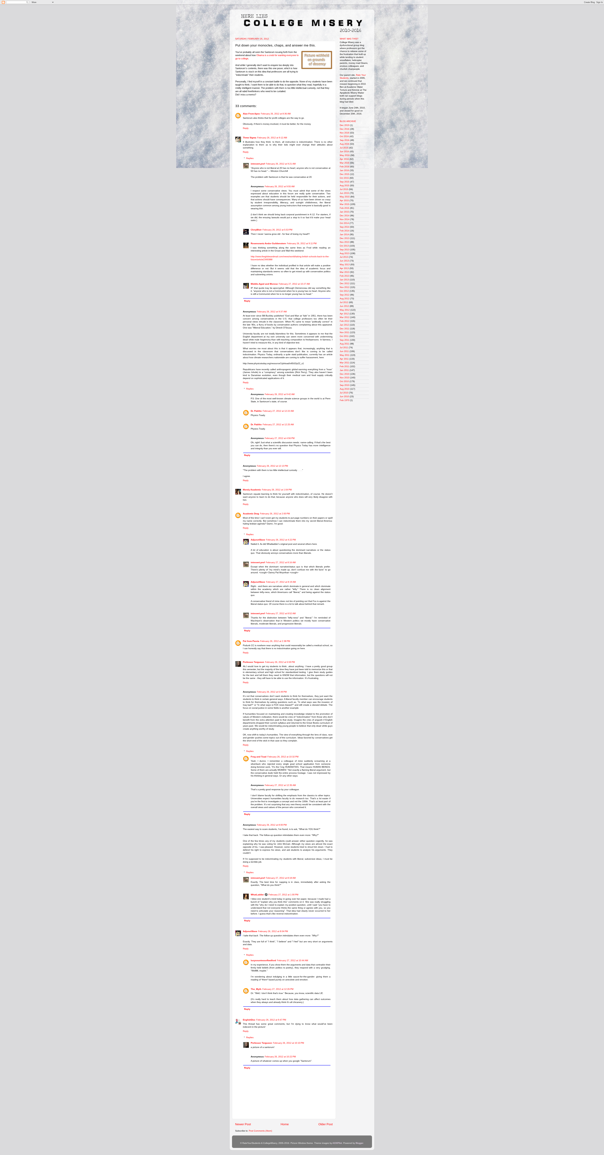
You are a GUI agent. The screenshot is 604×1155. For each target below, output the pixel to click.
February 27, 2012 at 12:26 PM (278, 989)
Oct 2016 (344, 136)
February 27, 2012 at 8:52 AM (281, 613)
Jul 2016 (344, 148)
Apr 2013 (344, 268)
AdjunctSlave (258, 540)
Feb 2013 (344, 276)
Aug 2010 (344, 389)
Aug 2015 (344, 185)
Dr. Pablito (256, 411)
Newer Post (243, 1124)
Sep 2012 (344, 295)
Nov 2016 (344, 133)
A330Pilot (337, 1143)
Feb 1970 (344, 400)
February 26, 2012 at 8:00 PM (272, 825)
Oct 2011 (344, 336)
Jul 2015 (344, 189)
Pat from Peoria (251, 641)
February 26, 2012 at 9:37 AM (272, 311)
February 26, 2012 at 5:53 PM (277, 230)
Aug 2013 (344, 253)
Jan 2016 (344, 170)
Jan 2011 (344, 370)
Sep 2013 (344, 249)
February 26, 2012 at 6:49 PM (272, 692)
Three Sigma (249, 138)
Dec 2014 (344, 215)
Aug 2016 (344, 144)
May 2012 (345, 310)
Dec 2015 (344, 174)
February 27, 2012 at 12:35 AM (280, 785)
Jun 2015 (344, 193)
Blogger (359, 1143)
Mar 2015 (344, 204)
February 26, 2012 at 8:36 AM (276, 114)
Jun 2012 (344, 306)
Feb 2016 (344, 166)
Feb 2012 (344, 321)
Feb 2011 (344, 366)
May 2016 (345, 155)
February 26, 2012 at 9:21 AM (281, 164)
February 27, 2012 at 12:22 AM (278, 411)
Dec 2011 (344, 328)
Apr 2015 (344, 200)
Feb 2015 (344, 208)
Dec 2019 (344, 125)
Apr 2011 (344, 359)
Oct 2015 (344, 178)
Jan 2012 (344, 325)
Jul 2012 (344, 302)
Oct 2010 (344, 381)
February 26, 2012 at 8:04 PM (273, 931)
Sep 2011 (344, 340)
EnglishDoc (249, 1020)
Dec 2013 (344, 238)
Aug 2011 (344, 344)
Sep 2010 (344, 385)
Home (285, 1124)
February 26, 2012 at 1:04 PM (277, 490)
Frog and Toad (258, 757)
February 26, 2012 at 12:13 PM (272, 466)
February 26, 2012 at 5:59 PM (280, 662)
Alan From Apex (251, 114)
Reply (246, 128)
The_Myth (256, 989)
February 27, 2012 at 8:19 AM (281, 582)
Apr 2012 (344, 314)
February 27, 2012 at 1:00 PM (283, 894)
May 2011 (345, 355)
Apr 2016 (344, 159)
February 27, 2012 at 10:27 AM (294, 284)
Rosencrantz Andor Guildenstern (268, 243)
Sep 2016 (344, 140)
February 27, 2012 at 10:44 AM (292, 960)
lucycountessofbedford (263, 960)
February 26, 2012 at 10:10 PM (288, 1043)
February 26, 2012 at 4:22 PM (281, 540)
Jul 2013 (344, 257)
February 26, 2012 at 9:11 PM (302, 243)
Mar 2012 (344, 317)
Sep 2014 (344, 227)
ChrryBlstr (256, 230)
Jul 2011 (344, 347)
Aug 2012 (344, 298)
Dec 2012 (344, 283)
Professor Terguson (253, 662)
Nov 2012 (344, 287)
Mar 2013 (344, 272)
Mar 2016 (344, 163)
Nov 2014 (344, 219)
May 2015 (345, 197)
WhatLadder (257, 894)
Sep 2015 (344, 182)
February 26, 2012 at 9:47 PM (271, 1020)
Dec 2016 (344, 129)
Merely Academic (252, 490)
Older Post (325, 1124)
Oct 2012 (344, 291)
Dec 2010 (344, 374)
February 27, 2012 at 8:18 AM (281, 878)
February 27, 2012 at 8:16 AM (281, 562)
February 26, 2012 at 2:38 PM (275, 641)
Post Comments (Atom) (260, 1131)
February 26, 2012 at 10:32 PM (283, 757)
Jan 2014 (344, 234)
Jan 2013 (344, 280)
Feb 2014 (344, 231)
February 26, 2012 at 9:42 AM (280, 394)
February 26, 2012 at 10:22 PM (280, 1056)
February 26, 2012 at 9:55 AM (280, 186)
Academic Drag (251, 513)
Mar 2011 (344, 362)
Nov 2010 (344, 377)
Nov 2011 (344, 332)
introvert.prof (258, 164)
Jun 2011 (344, 351)
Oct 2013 (344, 246)
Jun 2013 (344, 261)
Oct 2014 (344, 223)
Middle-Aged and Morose (264, 284)
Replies (250, 158)
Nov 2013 (344, 242)
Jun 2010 (344, 396)
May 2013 (345, 264)
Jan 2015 (344, 212)
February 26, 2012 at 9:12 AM (272, 138)
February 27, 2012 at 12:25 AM (278, 424)
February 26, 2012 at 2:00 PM (275, 513)
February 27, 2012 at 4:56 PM (280, 438)
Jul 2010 (344, 393)
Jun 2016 (344, 151)
